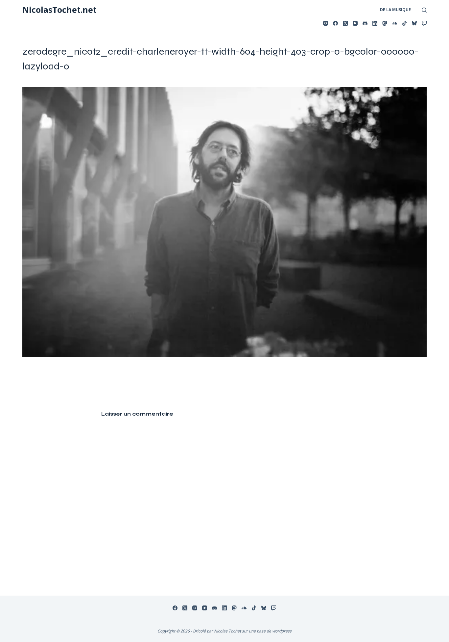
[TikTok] (404, 23)
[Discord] (365, 23)
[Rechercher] (424, 10)
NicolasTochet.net (59, 9)
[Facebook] (335, 23)
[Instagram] (325, 23)
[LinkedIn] (374, 23)
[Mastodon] (384, 23)
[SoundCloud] (394, 23)
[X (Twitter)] (345, 23)
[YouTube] (355, 23)
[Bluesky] (414, 23)
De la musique (395, 10)
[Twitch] (424, 23)
